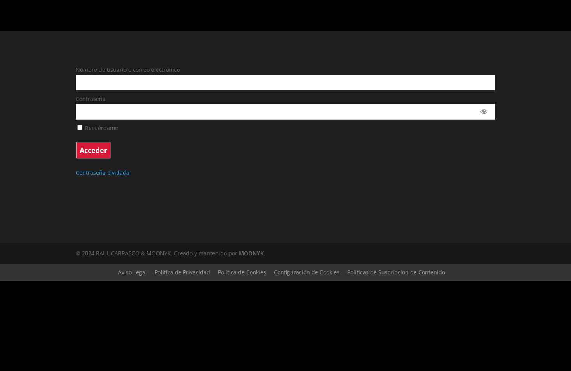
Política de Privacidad (182, 272)
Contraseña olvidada (102, 172)
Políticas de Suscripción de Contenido (396, 272)
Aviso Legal (132, 272)
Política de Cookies (242, 272)
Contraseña (91, 98)
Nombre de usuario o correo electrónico (128, 69)
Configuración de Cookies (306, 272)
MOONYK (251, 253)
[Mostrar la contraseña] (484, 112)
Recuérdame (101, 128)
